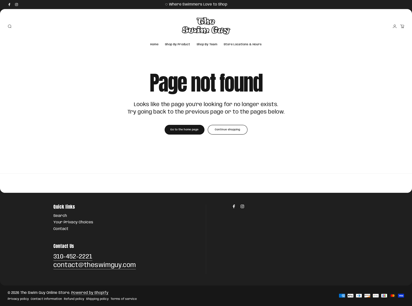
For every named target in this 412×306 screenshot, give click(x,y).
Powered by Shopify (89, 293)
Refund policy (74, 299)
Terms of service (124, 299)
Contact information (46, 299)
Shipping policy (97, 299)
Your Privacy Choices (73, 222)
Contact (60, 229)
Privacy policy (18, 299)
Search (60, 216)
